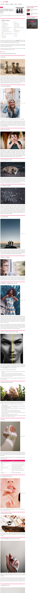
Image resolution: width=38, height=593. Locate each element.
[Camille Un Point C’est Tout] (5, 1)
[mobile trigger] (1, 1)
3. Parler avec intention (16, 23)
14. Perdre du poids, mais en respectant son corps (6, 32)
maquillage (17, 40)
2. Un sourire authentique (5, 23)
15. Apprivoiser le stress (16, 31)
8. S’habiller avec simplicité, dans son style (6, 27)
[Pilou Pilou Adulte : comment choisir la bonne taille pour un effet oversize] (28, 10)
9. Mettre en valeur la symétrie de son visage (19, 27)
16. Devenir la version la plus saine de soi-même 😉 (7, 34)
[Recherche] (34, 1)
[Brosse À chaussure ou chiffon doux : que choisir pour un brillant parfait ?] (28, 14)
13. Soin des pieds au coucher (17, 30)
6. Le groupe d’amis (4, 26)
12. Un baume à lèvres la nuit (5, 30)
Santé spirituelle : (4, 37)
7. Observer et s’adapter (16, 26)
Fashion (32, 21)
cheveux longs (15, 406)
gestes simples (5, 367)
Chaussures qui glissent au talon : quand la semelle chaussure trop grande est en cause (32, 24)
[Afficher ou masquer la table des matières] (17, 20)
